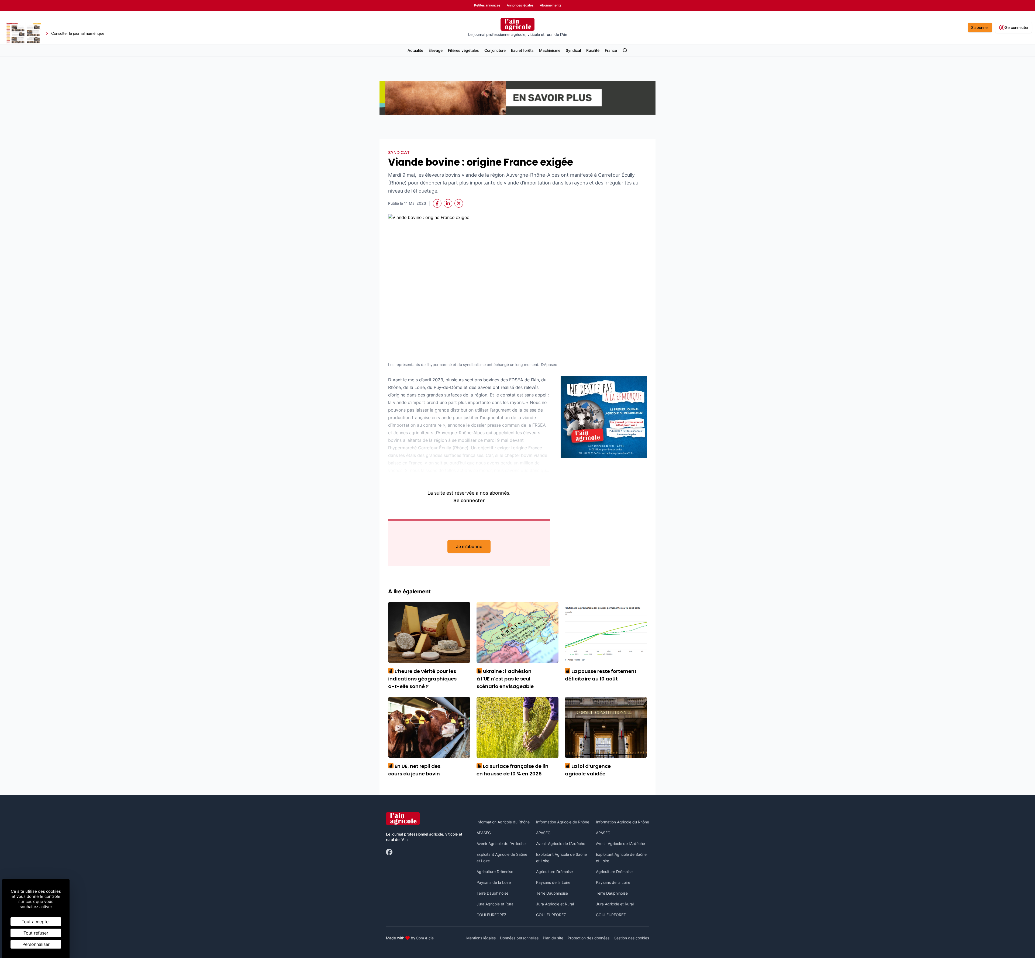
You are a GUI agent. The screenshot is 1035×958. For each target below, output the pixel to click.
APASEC (484, 832)
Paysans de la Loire (494, 882)
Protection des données (588, 938)
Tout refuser (35, 933)
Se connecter (469, 500)
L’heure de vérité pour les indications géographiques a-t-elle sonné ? (422, 679)
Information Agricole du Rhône (503, 822)
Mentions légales (481, 938)
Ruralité (592, 50)
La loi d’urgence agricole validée (588, 770)
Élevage (436, 50)
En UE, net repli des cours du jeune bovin (414, 770)
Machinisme (549, 50)
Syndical (573, 50)
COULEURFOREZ (491, 914)
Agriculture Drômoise (495, 871)
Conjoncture (495, 50)
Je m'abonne (469, 546)
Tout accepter (36, 921)
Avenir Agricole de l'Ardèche (501, 843)
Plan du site (553, 938)
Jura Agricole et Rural (495, 904)
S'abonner (980, 27)
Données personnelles (519, 938)
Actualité (415, 50)
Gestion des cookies (631, 938)
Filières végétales (463, 50)
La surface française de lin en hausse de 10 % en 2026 (512, 770)
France (611, 50)
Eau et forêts (522, 50)
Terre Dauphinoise (492, 893)
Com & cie (425, 937)
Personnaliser (36, 944)
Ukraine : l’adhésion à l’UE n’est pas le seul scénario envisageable (505, 679)
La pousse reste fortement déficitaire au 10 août (601, 675)
